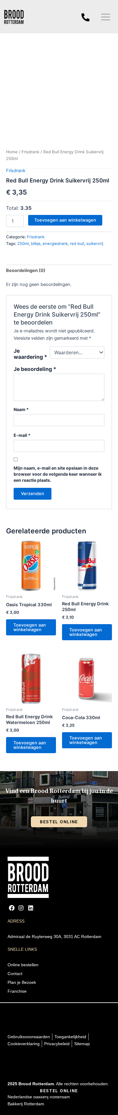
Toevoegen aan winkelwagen (65, 220)
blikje (36, 243)
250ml (23, 243)
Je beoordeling (35, 369)
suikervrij (94, 243)
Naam (21, 409)
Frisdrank (30, 151)
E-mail (22, 435)
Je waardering (30, 354)
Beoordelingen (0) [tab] (25, 270)
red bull (77, 243)
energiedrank (55, 243)
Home (12, 151)
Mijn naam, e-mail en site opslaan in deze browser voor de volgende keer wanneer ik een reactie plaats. (58, 474)
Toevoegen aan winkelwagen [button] (29, 627)
